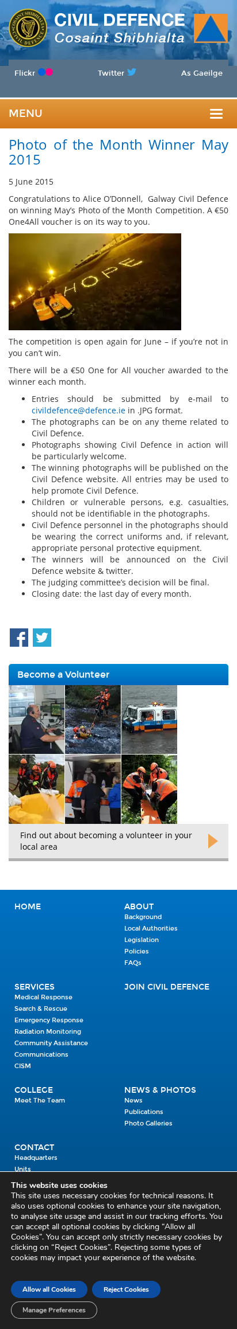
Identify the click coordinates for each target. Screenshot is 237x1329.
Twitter (111, 73)
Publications (143, 1112)
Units (22, 1169)
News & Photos (160, 1090)
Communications (41, 1054)
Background (143, 917)
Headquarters (36, 1158)
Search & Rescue (40, 1009)
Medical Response (43, 997)
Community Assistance (51, 1043)
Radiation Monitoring (47, 1031)
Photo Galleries (148, 1123)
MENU (26, 113)
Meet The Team (39, 1100)
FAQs (133, 963)
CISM (22, 1066)
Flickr (24, 73)
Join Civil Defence (166, 987)
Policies (136, 951)
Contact (34, 1147)
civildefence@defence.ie (78, 410)
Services (34, 987)
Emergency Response (48, 1020)
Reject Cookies (126, 1289)
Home (27, 907)
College (33, 1090)
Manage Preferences (54, 1310)
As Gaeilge (202, 73)
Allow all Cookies (49, 1289)
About (139, 907)
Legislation (141, 940)
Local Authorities (151, 928)
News (133, 1100)
